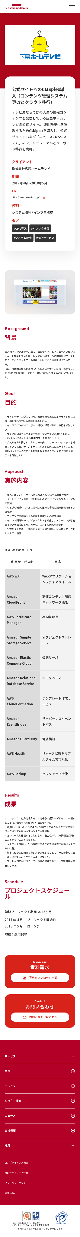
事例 (7, 1071)
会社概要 (10, 1130)
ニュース (10, 1115)
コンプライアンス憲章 (16, 1162)
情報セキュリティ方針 (16, 1172)
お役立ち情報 (13, 1101)
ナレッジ (10, 1086)
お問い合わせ (12, 1193)
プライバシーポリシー (16, 1183)
